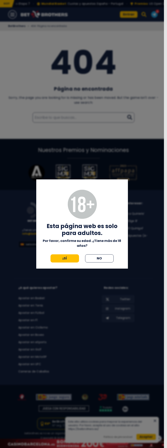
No (99, 258)
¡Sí (64, 258)
